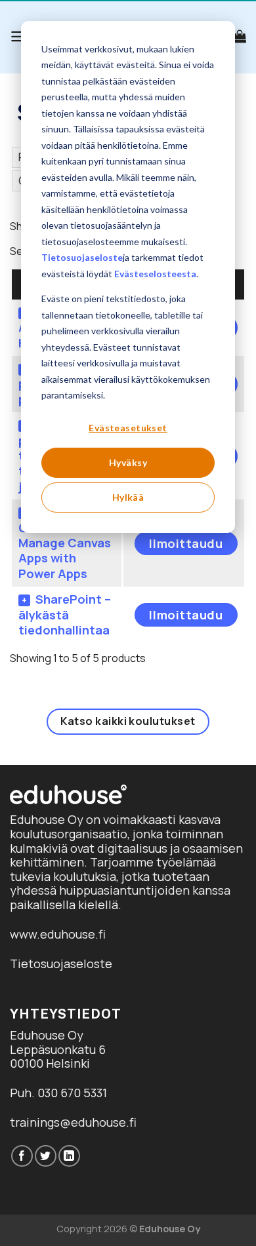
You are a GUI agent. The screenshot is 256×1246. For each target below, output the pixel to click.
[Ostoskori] (239, 36)
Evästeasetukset (128, 427)
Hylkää (128, 497)
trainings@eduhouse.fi (73, 1122)
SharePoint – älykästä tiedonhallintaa (64, 614)
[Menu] (19, 36)
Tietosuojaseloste (82, 257)
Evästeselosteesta (155, 273)
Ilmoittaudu (186, 543)
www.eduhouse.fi (58, 934)
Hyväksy (128, 462)
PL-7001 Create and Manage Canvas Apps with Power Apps (64, 542)
